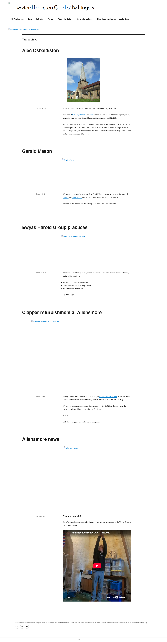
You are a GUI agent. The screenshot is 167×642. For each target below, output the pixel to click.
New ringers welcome (106, 19)
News (29, 19)
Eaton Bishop (77, 197)
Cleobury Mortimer (79, 114)
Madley (66, 197)
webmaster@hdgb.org (140, 623)
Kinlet (92, 114)
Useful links (124, 19)
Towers (51, 19)
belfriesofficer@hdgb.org (108, 396)
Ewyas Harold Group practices (54, 227)
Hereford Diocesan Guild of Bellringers (29, 623)
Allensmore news (40, 439)
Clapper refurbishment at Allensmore (62, 312)
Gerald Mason (37, 151)
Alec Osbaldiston (40, 50)
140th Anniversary (16, 19)
